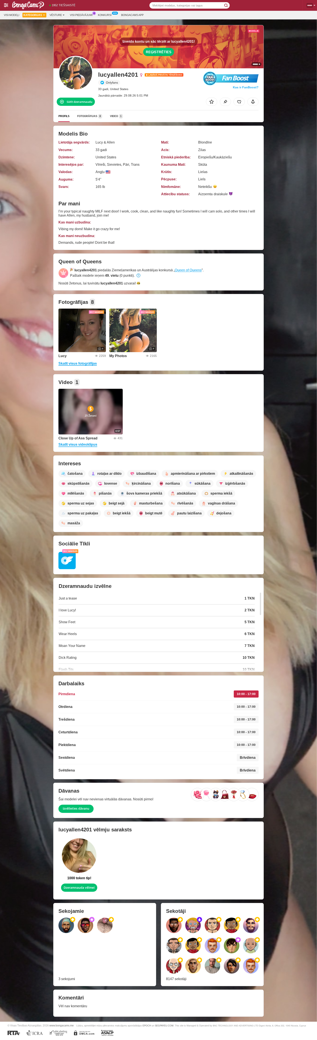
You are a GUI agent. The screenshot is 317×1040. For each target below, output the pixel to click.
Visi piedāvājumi (81, 15)
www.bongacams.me (61, 1025)
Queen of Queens (188, 270)
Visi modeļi (11, 15)
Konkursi (104, 15)
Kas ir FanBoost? (246, 87)
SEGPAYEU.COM (164, 1025)
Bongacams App (132, 15)
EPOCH (147, 1025)
